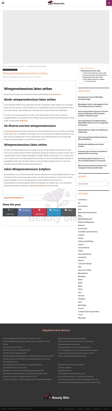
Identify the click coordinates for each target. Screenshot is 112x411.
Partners (88, 409)
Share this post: (91, 81)
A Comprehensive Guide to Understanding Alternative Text (78, 379)
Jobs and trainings (85, 264)
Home (60, 409)
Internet (81, 260)
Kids (79, 267)
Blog (79, 216)
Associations (83, 206)
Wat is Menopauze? (65, 370)
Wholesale (82, 318)
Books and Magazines (86, 222)
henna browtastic (39, 186)
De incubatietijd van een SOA (13, 347)
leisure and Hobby (84, 270)
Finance (81, 244)
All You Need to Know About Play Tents (71, 373)
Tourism (81, 308)
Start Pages (82, 305)
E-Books (81, 235)
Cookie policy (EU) (69, 409)
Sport (80, 302)
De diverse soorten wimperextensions (95, 75)
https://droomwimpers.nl (13, 198)
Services (81, 295)
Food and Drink (83, 248)
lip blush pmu (55, 94)
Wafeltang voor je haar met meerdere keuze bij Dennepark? (23, 370)
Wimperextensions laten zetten (90, 71)
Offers (80, 289)
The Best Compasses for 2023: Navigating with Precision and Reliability (27, 379)
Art (79, 203)
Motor (80, 283)
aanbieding (23, 121)
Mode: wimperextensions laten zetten (95, 73)
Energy (80, 238)
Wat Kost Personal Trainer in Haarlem (71, 365)
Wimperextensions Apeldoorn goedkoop (72, 338)
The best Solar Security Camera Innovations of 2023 (76, 353)
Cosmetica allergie (64, 368)
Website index (97, 409)
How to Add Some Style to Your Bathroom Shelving (75, 376)
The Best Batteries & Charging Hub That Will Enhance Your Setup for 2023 (28, 356)
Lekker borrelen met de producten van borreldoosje (75, 341)
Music (80, 286)
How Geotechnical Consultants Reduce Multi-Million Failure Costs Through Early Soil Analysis (93, 123)
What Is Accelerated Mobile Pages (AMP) (72, 356)
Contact (106, 409)
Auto (79, 209)
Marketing (81, 276)
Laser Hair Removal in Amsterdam (14, 368)
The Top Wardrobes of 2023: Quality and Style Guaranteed (78, 350)
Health (80, 251)
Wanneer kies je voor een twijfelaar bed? (17, 350)
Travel (80, 315)
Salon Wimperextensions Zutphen (94, 79)
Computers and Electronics (88, 232)
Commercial (82, 228)
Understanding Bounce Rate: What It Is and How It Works (22, 338)
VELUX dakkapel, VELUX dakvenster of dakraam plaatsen (22, 365)
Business (81, 225)
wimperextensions (13, 131)
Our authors (80, 409)
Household (82, 257)
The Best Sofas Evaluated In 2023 (14, 353)
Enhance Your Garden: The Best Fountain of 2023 (20, 376)
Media (80, 279)
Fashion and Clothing (85, 241)
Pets (79, 292)
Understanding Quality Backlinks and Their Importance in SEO (79, 382)
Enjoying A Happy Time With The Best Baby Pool (74, 347)
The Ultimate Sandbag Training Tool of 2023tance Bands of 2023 (25, 373)
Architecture (82, 200)
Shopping (81, 299)
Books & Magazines (85, 219)
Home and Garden (84, 254)
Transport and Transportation (88, 311)
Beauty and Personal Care (10, 69)
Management (83, 273)
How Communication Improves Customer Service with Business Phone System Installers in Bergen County (93, 114)
